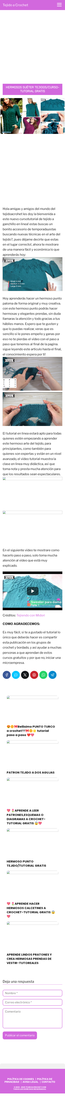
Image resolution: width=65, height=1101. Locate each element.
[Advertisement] (32, 47)
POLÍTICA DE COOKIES (20, 1079)
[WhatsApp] (43, 675)
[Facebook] (7, 675)
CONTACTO (48, 1081)
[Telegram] (52, 675)
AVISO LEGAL (30, 1081)
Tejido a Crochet (15, 5)
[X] (25, 675)
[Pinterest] (34, 675)
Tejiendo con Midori (30, 615)
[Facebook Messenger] (16, 675)
